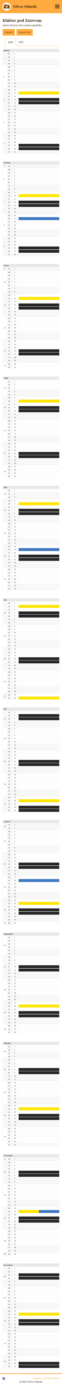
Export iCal (24, 32)
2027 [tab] (21, 42)
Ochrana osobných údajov (46, 1378)
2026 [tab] (10, 42)
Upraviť (9, 32)
